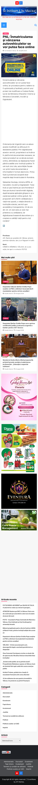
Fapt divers (7, 704)
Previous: (18, 238)
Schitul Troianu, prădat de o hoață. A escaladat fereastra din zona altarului (16, 673)
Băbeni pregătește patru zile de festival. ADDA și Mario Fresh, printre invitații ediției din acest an (19, 630)
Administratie (7, 693)
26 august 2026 (19, 293)
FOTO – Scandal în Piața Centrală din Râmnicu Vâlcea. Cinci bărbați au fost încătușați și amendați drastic (19, 622)
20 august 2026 (19, 369)
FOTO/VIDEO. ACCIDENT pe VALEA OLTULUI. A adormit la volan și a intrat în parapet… (18, 606)
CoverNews (31, 779)
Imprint (5, 727)
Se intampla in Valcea (10, 50)
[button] (3, 24)
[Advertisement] (19, 122)
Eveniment (6, 700)
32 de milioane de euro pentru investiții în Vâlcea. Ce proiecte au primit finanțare (17, 679)
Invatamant (7, 708)
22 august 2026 (19, 330)
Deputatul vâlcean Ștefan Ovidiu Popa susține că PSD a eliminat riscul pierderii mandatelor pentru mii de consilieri (18, 289)
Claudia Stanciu (8, 293)
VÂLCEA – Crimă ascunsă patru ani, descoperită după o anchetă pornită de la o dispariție (18, 647)
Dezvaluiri (6, 697)
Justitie (5, 712)
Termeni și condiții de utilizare (13, 716)
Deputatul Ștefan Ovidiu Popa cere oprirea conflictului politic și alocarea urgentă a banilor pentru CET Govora (19, 325)
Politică (6, 33)
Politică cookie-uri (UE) (11, 724)
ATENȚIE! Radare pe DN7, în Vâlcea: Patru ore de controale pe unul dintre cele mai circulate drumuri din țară (18, 613)
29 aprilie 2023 (23, 50)
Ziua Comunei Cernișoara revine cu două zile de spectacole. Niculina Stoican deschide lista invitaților (19, 655)
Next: (17, 246)
